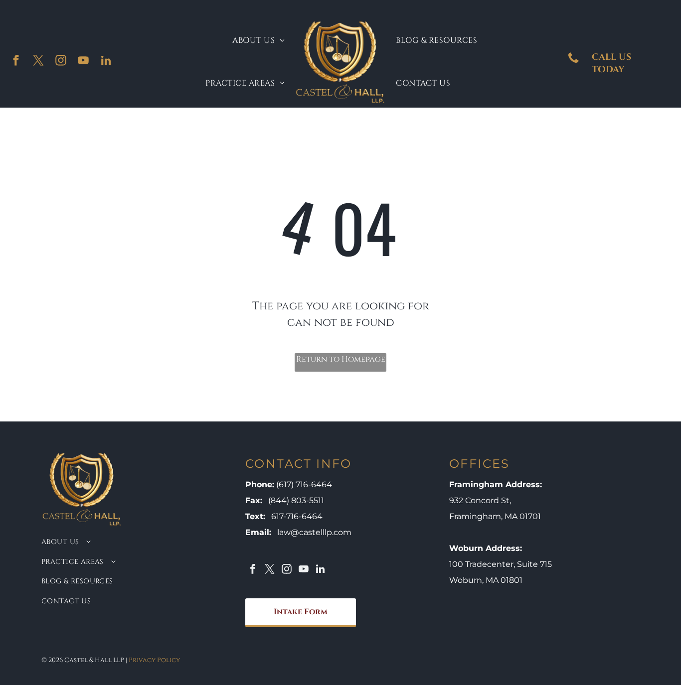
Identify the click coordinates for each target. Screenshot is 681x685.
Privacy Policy (154, 660)
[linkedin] (106, 61)
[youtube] (83, 61)
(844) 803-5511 (296, 500)
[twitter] (38, 61)
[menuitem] (258, 40)
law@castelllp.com (314, 532)
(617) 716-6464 (304, 484)
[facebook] (16, 61)
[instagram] (61, 61)
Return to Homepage (340, 359)
